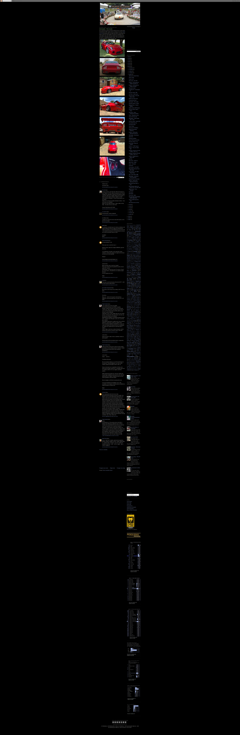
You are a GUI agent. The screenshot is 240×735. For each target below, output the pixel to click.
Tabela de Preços (132, 365)
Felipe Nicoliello (105, 304)
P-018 (135, 320)
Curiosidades (138, 252)
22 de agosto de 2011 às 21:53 (109, 215)
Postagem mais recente (103, 468)
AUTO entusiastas (130, 508)
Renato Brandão (105, 240)
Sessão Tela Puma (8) (133, 116)
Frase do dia (134, 280)
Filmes (129, 277)
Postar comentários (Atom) (107, 470)
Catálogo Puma (138, 245)
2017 (129, 56)
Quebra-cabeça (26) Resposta (134, 107)
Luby (103, 280)
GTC (137, 287)
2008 (129, 219)
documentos (134, 260)
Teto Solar (129, 367)
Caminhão (130, 240)
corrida (135, 251)
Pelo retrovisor (130, 325)
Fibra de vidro (138, 275)
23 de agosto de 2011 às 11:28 (109, 277)
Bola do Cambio (136, 236)
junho (130, 206)
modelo (128, 313)
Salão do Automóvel (131, 360)
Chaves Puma (129, 247)
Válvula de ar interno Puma (134, 75)
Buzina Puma (129, 239)
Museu (135, 314)
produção (137, 333)
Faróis (134, 272)
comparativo (136, 248)
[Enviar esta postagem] (117, 177)
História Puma (130, 294)
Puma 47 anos (129, 335)
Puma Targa (129, 346)
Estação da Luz (134, 267)
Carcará (128, 242)
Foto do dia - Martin (132, 195)
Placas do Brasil (130, 329)
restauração (136, 357)
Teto (139, 366)
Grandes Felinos (135, 282)
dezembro (131, 67)
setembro (131, 72)
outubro (130, 71)
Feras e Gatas (131, 77)
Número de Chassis (135, 317)
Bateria (130, 236)
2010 (129, 216)
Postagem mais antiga (121, 468)
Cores (129, 251)
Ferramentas (132, 275)
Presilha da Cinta (130, 333)
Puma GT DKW (130, 342)
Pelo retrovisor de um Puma (134, 202)
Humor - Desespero (132, 163)
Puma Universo (129, 505)
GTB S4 (132, 287)
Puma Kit (135, 344)
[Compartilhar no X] (121, 177)
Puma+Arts (131, 136)
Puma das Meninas (135, 340)
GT (140, 282)
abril (130, 209)
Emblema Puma (138, 261)
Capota (137, 241)
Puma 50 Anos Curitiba (131, 336)
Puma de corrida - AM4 (133, 92)
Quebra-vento (139, 351)
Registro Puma (136, 353)
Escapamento (138, 263)
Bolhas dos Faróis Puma (133, 98)
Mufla (139, 313)
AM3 (140, 228)
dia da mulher (134, 257)
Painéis (128, 323)
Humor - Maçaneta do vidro (134, 115)
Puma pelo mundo (132, 88)
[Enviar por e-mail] (118, 177)
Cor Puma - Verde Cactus (133, 94)
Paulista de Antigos (136, 324)
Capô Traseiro (131, 241)
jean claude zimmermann (106, 287)
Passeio (129, 324)
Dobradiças (129, 260)
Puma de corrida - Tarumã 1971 (134, 121)
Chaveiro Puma (136, 246)
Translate (135, 496)
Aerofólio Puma (138, 227)
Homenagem (138, 294)
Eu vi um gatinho (131, 268)
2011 (129, 66)
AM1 (133, 228)
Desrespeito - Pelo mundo (133, 101)
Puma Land (129, 504)
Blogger (133, 27)
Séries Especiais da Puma (131, 361)
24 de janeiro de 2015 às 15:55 (110, 416)
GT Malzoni (131, 283)
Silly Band (133, 362)
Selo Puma (138, 360)
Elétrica (132, 261)
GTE (128, 289)
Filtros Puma (134, 277)
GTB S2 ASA (136, 286)
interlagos (138, 296)
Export (138, 271)
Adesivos (132, 227)
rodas (140, 359)
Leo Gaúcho (104, 211)
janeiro (130, 214)
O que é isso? (131, 79)
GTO (130, 291)
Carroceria (135, 242)
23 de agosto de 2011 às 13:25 (109, 301)
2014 (129, 61)
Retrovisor (128, 359)
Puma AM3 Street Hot (133, 122)
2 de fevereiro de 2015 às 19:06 (110, 435)
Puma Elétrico (129, 341)
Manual (133, 307)
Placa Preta (130, 328)
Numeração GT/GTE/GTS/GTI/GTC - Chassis (135, 417)
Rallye (129, 353)
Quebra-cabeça (130, 351)
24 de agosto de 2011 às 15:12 (109, 352)
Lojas (131, 305)
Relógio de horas (132, 355)
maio (130, 207)
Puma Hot (139, 342)
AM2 (136, 228)
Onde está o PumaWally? (133, 127)
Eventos (134, 270)
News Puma (130, 316)
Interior (133, 296)
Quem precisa (130, 352)
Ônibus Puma (133, 319)
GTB (133, 285)
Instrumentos (129, 296)
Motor (132, 313)
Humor (130, 295)
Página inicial (112, 468)
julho (130, 204)
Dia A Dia (130, 159)
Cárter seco (132, 245)
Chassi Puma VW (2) (134, 437)
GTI (140, 290)
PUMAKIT (139, 347)
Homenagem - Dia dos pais (134, 135)
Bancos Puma (138, 235)
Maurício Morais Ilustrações (132, 510)
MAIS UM (128, 307)
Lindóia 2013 (136, 302)
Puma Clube (129, 502)
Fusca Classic (129, 501)
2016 (129, 58)
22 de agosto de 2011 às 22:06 (109, 222)
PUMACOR (132, 406)
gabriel (103, 225)
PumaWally (131, 348)
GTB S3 (128, 287)
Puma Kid (130, 344)
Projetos (128, 334)
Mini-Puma (138, 311)
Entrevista (132, 263)
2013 (129, 63)
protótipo (132, 334)
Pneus (134, 330)
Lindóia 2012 (130, 302)
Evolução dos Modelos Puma (131, 271)
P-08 (134, 322)
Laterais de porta (136, 300)
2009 (129, 217)
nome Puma (135, 316)
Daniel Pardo (104, 438)
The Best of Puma (136, 367)
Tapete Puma (135, 366)
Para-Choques (138, 323)
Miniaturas (137, 312)
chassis (130, 246)
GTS (135, 291)
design (128, 255)
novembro (131, 69)
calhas (139, 239)
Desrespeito (131, 193)
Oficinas (138, 318)
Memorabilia (129, 308)
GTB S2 (130, 286)
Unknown (104, 392)
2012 (129, 64)
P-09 (138, 322)
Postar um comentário (103, 449)
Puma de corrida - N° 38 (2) (134, 103)
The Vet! (103, 190)
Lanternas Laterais (136, 299)
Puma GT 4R (136, 341)
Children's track (135, 247)
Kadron (138, 297)
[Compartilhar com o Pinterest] (123, 177)
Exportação (129, 272)
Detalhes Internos (130, 256)
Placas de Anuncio (137, 328)
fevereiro (131, 212)
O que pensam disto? (133, 100)
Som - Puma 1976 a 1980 (133, 174)
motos (136, 313)
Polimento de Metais (132, 138)
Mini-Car (133, 311)
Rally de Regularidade (137, 352)
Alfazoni (129, 228)
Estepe (139, 267)
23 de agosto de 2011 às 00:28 (109, 260)
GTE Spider (133, 290)
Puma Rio (137, 345)
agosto (130, 74)
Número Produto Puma (131, 318)
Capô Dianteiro (138, 240)
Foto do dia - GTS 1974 (133, 80)
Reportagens (131, 356)
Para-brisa (133, 323)
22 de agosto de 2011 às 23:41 (109, 237)
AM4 (130, 229)
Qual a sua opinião (135, 350)
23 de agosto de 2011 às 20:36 (109, 332)
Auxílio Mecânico (131, 235)
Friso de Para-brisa (130, 281)
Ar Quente (130, 234)
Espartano (137, 265)
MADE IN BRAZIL (136, 306)
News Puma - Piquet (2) (133, 160)
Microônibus (128, 311)
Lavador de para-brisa (131, 301)
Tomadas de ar (129, 368)
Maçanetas (129, 306)
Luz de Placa (136, 305)
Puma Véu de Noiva (136, 346)
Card (131, 242)
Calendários (134, 239)
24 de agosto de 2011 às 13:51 (109, 342)
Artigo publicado (137, 234)
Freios (139, 280)
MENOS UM (129, 310)
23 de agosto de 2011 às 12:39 (109, 292)
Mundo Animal (129, 314)
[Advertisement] (108, 459)
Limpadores (139, 301)
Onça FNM (128, 319)
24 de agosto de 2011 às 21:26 (109, 389)
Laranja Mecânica (129, 300)
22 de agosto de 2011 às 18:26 (109, 187)
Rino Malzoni (134, 359)
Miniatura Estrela (130, 312)
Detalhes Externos (136, 255)
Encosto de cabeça (132, 262)
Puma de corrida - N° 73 (133, 141)
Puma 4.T (138, 334)
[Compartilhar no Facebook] (122, 177)
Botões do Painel (135, 237)
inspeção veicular (135, 295)
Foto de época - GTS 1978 (133, 167)
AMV (135, 229)
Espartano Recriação (131, 266)
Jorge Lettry (133, 297)
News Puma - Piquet (132, 162)
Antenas (132, 231)
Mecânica (137, 307)
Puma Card (129, 339)
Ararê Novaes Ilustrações (131, 507)
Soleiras (137, 362)
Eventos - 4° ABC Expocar (133, 146)
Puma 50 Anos (136, 335)
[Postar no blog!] (120, 177)
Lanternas (128, 299)
